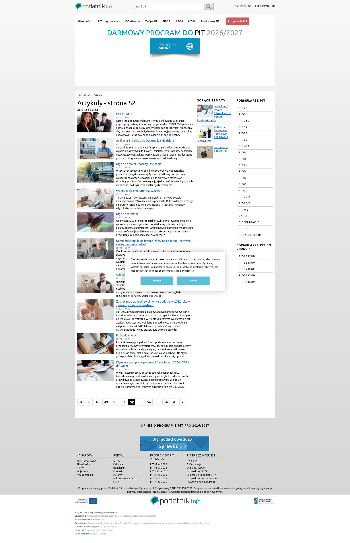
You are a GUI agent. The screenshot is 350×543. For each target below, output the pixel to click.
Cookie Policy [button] (202, 267)
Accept (193, 280)
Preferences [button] (188, 271)
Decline (157, 280)
